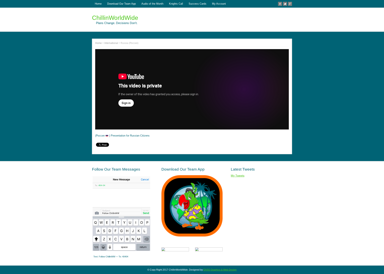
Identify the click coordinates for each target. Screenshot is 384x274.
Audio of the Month (152, 3)
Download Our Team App (121, 3)
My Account (219, 3)
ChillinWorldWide (115, 17)
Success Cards (197, 3)
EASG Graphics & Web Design (220, 269)
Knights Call (176, 3)
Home (98, 3)
